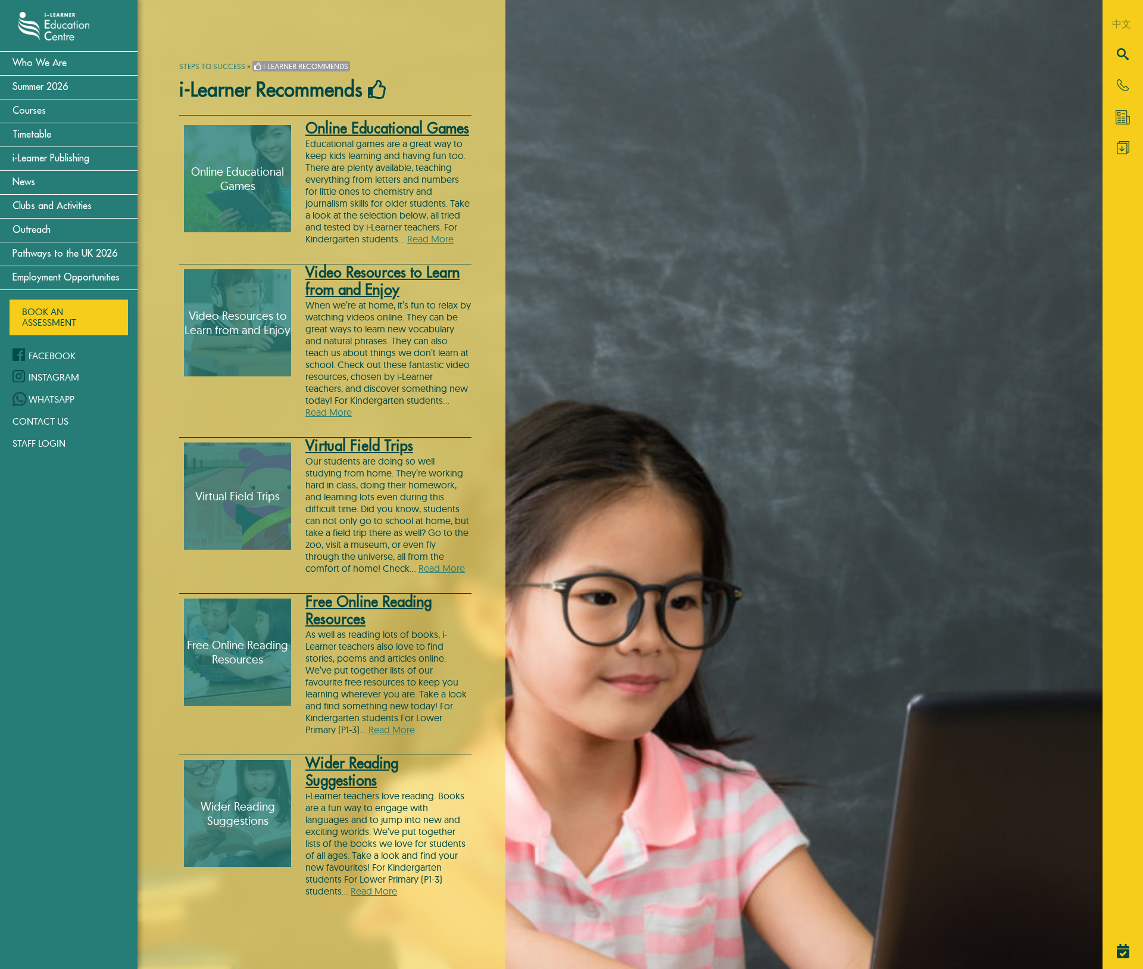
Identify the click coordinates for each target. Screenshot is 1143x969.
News (24, 182)
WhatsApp (51, 399)
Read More (430, 239)
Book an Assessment (49, 317)
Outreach (32, 230)
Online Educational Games (387, 128)
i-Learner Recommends (304, 66)
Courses (29, 111)
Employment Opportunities (66, 277)
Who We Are (40, 63)
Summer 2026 (40, 87)
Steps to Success (212, 66)
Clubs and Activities (52, 206)
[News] (1123, 117)
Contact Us (40, 421)
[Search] (1122, 55)
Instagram (54, 377)
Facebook (52, 356)
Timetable (32, 134)
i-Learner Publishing (51, 158)
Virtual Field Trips (359, 446)
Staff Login (39, 443)
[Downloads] (1123, 151)
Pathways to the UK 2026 (65, 253)
